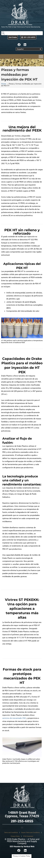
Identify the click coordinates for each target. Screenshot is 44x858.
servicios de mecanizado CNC (14, 718)
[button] (22, 827)
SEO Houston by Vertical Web (22, 846)
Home (3, 84)
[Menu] (41, 56)
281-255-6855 (22, 821)
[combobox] (22, 33)
